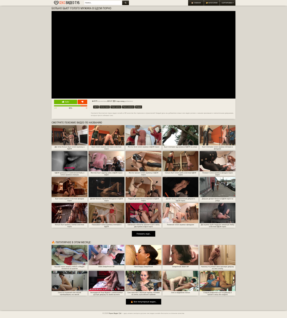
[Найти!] (125, 3)
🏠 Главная (196, 3)
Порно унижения (128, 107)
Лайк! (66, 102)
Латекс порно (104, 107)
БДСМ (96, 107)
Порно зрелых (116, 107)
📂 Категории (211, 3)
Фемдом (138, 107)
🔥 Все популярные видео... (143, 301)
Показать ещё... (143, 233)
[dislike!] (82, 102)
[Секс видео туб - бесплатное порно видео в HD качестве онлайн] (67, 2)
